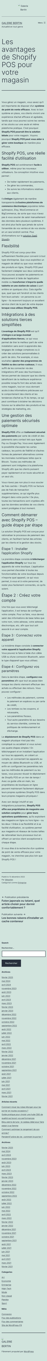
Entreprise (22, 883)
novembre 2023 (9, 988)
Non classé (7, 1296)
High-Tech (6, 1288)
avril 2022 (6, 1044)
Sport (4, 1303)
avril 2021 (6, 1089)
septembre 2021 (9, 1070)
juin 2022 (6, 1037)
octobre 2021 (8, 1066)
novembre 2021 (9, 1063)
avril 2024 (6, 985)
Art (3, 1277)
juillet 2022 (7, 1033)
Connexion (7, 1314)
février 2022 (7, 1051)
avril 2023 (6, 1000)
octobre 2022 (8, 1022)
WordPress (29, 1351)
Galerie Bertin (12, 23)
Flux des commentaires (12, 1321)
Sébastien (9, 880)
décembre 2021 (9, 1059)
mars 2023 (7, 1003)
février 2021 (7, 1096)
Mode (4, 1292)
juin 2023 (6, 996)
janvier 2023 (7, 1011)
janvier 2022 (7, 1055)
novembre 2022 (9, 1018)
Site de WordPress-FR (12, 1325)
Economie (6, 1281)
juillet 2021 (6, 1078)
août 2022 (6, 1029)
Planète (5, 1299)
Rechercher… (8, 948)
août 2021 (6, 1074)
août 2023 (6, 992)
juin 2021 (6, 1081)
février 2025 (7, 977)
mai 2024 (6, 981)
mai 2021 (6, 1085)
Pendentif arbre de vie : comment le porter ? (22, 1137)
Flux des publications (11, 1318)
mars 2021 (6, 1092)
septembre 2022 (9, 1026)
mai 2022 (6, 1040)
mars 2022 (7, 1048)
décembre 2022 (9, 1014)
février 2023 (7, 1007)
